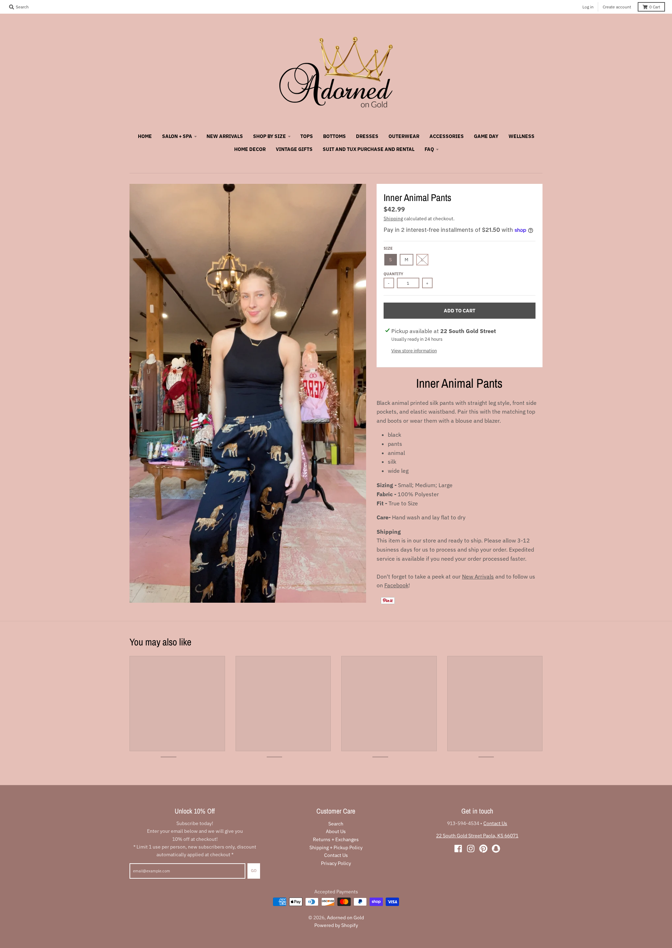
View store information (414, 351)
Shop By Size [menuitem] (269, 136)
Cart (654, 6)
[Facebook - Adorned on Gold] (458, 848)
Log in (588, 6)
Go (254, 870)
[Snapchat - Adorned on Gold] (496, 848)
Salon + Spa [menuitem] (177, 136)
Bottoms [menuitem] (334, 136)
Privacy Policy (336, 863)
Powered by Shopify (336, 925)
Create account (617, 6)
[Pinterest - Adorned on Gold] (483, 848)
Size (388, 248)
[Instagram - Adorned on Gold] (471, 848)
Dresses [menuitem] (367, 136)
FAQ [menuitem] (429, 149)
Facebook (396, 585)
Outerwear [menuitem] (403, 136)
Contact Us (336, 855)
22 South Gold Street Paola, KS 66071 (477, 835)
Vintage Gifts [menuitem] (294, 149)
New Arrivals (478, 576)
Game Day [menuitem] (486, 136)
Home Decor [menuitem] (250, 149)
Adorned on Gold (345, 917)
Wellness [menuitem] (521, 136)
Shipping (393, 218)
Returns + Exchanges (336, 839)
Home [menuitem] (145, 136)
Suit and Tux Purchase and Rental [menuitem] (368, 149)
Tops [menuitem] (306, 136)
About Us (336, 831)
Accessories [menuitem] (446, 136)
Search (335, 824)
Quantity (393, 273)
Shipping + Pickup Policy (336, 847)
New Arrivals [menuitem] (224, 136)
